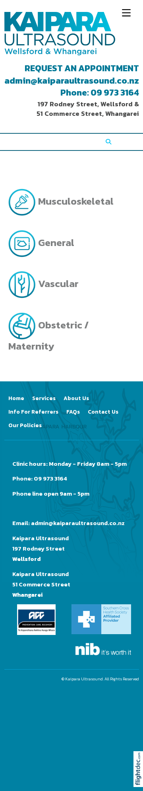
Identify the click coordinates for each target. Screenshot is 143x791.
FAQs (73, 412)
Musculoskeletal (75, 201)
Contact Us (103, 412)
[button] (140, 780)
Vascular (57, 283)
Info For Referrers (33, 412)
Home (16, 398)
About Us (76, 398)
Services (44, 398)
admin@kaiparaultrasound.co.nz (71, 80)
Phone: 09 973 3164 (99, 92)
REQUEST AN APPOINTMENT (82, 68)
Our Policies (25, 425)
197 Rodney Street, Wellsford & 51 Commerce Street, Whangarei (88, 109)
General (55, 242)
